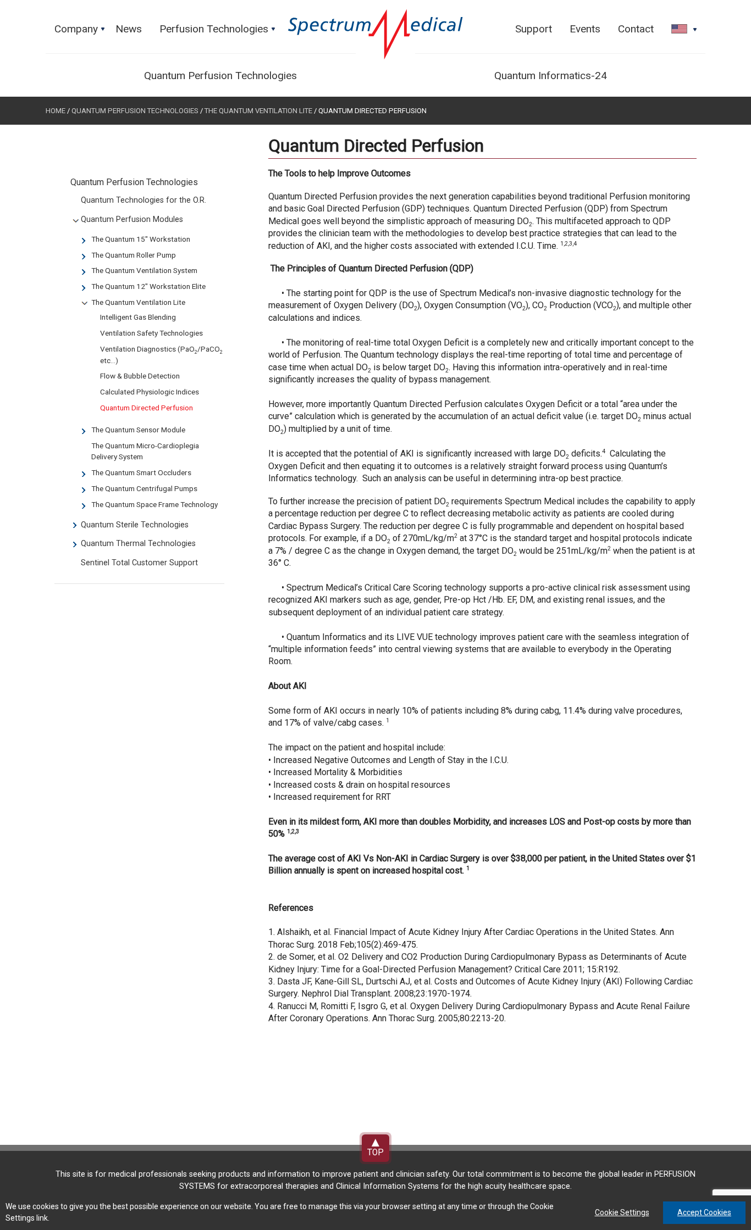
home (55, 111)
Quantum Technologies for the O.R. (143, 200)
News (128, 29)
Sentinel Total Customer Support (139, 562)
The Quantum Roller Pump (133, 255)
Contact (636, 29)
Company (80, 32)
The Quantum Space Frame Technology (154, 504)
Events (585, 29)
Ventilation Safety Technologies (151, 333)
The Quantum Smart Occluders (141, 472)
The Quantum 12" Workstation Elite (148, 286)
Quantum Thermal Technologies (138, 543)
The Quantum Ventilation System (144, 270)
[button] (680, 29)
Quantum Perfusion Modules (132, 219)
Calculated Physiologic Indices (149, 391)
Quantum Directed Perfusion (146, 407)
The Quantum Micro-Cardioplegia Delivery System (145, 451)
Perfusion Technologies (218, 32)
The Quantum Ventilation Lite (259, 111)
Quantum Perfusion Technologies (220, 75)
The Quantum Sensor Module (138, 429)
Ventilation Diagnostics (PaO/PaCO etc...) (161, 354)
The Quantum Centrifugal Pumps (144, 488)
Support (533, 29)
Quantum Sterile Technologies (135, 525)
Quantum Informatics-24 (550, 75)
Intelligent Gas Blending (138, 317)
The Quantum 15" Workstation (140, 239)
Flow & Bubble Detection (140, 375)
